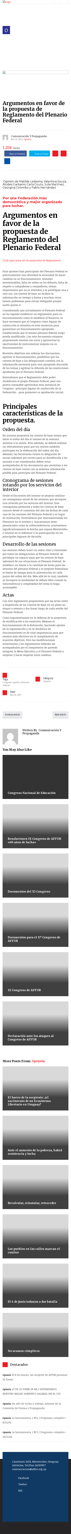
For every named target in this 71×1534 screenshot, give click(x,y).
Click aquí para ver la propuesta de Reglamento (32, 260)
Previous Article (12, 714)
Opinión (24, 30)
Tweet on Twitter (41, 154)
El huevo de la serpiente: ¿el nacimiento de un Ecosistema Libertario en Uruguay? (29, 1101)
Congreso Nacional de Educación (32, 793)
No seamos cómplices (24, 1351)
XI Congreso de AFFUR (24, 990)
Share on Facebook (17, 154)
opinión (16, 682)
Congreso (7, 682)
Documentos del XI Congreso (29, 891)
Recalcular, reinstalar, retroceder (32, 1203)
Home (7, 39)
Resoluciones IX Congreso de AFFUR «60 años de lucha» (34, 840)
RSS (20, 1490)
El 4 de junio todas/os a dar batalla (32, 1301)
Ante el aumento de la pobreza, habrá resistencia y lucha (35, 1151)
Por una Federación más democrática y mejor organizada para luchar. (32, 202)
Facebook (23, 1478)
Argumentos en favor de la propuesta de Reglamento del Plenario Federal (35, 112)
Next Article (60, 714)
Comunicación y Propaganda (29, 136)
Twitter (22, 1484)
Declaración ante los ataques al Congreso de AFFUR (31, 1037)
